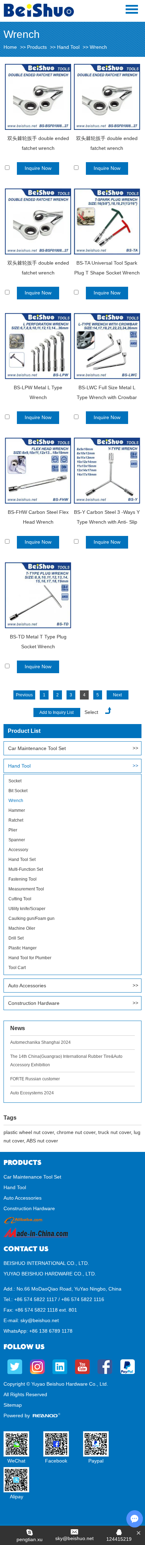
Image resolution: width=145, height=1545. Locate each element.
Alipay (16, 1496)
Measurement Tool (26, 889)
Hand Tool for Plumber (29, 957)
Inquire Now (38, 168)
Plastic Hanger (22, 948)
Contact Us (26, 1249)
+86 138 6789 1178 (50, 1331)
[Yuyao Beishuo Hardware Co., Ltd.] (39, 15)
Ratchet (15, 820)
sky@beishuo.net (39, 1320)
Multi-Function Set (25, 869)
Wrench (15, 800)
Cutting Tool (19, 898)
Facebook (56, 1461)
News (17, 1028)
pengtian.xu (30, 1539)
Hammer (16, 810)
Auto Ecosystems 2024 (32, 1092)
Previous (24, 694)
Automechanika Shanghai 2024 (40, 1042)
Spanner (16, 839)
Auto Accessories (27, 985)
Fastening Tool (22, 879)
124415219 (119, 1539)
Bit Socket (17, 790)
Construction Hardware (33, 1003)
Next (117, 694)
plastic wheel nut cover (29, 1132)
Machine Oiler (21, 928)
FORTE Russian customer (35, 1078)
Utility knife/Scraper (26, 908)
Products (37, 47)
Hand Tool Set (22, 859)
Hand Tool (68, 47)
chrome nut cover (76, 1132)
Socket (14, 780)
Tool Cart (17, 967)
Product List (24, 731)
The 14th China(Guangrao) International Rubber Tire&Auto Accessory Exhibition (66, 1060)
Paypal (95, 1461)
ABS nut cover (42, 1140)
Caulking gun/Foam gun (31, 918)
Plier (12, 830)
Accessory (18, 849)
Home (10, 47)
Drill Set (16, 938)
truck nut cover (114, 1132)
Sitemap (13, 1405)
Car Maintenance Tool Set (37, 748)
